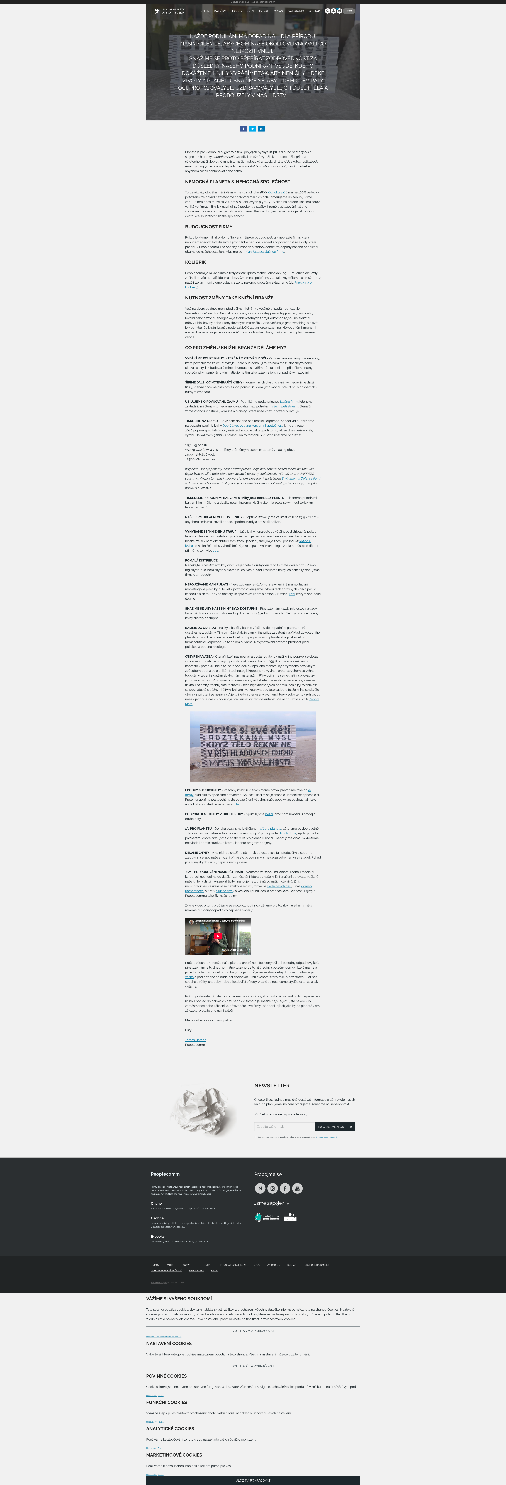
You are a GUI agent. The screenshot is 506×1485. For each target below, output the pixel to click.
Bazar (214, 1270)
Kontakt (315, 11)
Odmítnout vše (152, 1337)
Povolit (161, 1396)
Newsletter (196, 1270)
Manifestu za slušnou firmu (264, 252)
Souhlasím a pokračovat (253, 1331)
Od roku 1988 (277, 192)
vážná (189, 977)
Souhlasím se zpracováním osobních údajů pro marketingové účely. (297, 1137)
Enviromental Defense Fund (301, 478)
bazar (269, 814)
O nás (278, 11)
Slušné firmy (289, 402)
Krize (251, 11)
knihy (205, 11)
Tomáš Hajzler (195, 1040)
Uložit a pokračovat (253, 1480)
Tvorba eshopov (159, 1282)
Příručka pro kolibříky (232, 1265)
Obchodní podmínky (317, 1265)
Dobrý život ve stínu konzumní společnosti (253, 425)
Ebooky (236, 11)
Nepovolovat (151, 1396)
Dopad (264, 11)
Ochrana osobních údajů (326, 1137)
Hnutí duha (288, 833)
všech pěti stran (283, 406)
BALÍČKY (220, 11)
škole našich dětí (279, 886)
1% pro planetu (270, 828)
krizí (292, 594)
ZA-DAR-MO (295, 11)
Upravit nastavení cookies (170, 1337)
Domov (155, 1265)
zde (215, 550)
